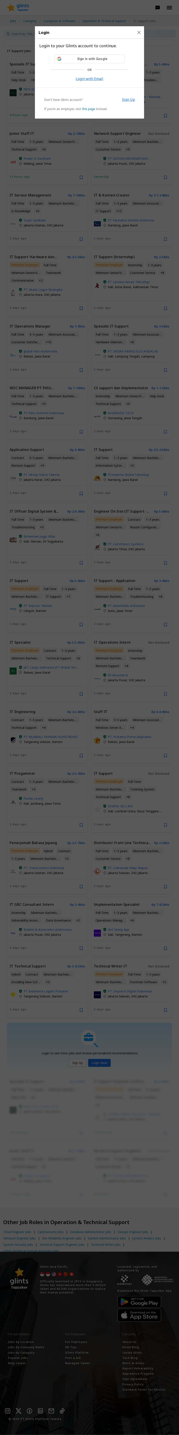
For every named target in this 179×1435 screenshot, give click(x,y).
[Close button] (139, 32)
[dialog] (89, 72)
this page (88, 109)
